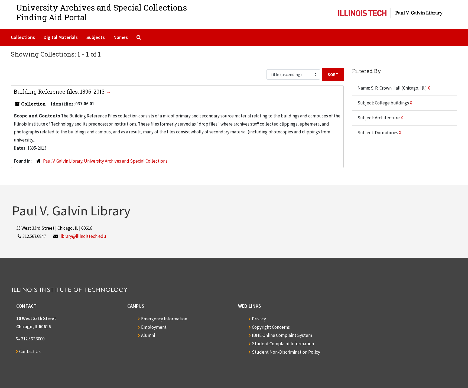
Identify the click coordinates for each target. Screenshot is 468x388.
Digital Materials (61, 37)
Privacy (259, 319)
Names (120, 37)
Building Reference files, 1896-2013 (60, 91)
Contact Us (30, 351)
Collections (23, 37)
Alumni (148, 335)
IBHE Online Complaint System (282, 335)
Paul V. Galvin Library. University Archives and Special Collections (105, 161)
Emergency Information (164, 319)
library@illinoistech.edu (82, 236)
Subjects (95, 37)
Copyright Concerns (271, 327)
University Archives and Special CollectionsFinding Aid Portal (101, 12)
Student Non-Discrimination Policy (286, 352)
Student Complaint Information (283, 344)
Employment (154, 327)
